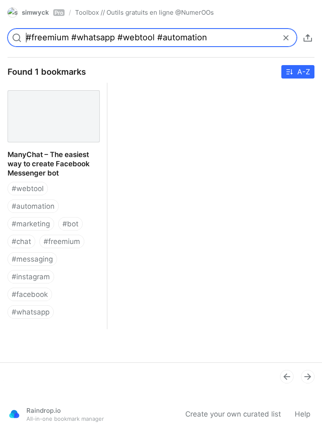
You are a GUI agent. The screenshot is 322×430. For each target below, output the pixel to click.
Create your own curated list (233, 414)
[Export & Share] (307, 38)
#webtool (28, 188)
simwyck (42, 12)
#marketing (31, 224)
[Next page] (307, 376)
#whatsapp (30, 312)
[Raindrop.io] (14, 414)
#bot (70, 224)
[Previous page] (286, 376)
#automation (33, 206)
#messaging (32, 259)
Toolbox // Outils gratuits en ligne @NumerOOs (144, 12)
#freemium (62, 241)
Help (302, 414)
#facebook (30, 294)
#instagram (31, 277)
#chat (21, 241)
